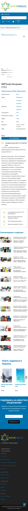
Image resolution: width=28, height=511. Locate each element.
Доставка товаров (5, 459)
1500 (17, 118)
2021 (17, 112)
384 (17, 115)
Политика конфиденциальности (8, 465)
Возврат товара (4, 478)
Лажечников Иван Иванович (13, 91)
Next (26, 377)
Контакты (3, 468)
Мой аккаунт (4, 484)
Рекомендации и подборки (11, 232)
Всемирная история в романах (19, 100)
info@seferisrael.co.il (5, 448)
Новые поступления (5, 496)
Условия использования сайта (8, 462)
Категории (6, 14)
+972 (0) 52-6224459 (5, 451)
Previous (2, 377)
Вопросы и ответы (5, 474)
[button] (24, 36)
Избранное (3, 490)
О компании (3, 456)
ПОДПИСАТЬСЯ (14, 422)
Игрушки (3, 499)
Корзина (3, 487)
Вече (17, 94)
